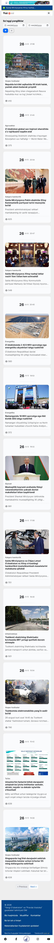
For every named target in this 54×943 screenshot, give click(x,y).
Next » (33, 886)
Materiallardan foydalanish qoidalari (22, 925)
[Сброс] (11, 31)
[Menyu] (49, 13)
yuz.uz (46, 933)
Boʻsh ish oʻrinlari (13, 920)
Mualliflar (24, 915)
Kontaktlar (36, 915)
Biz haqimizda (11, 915)
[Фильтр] (5, 31)
